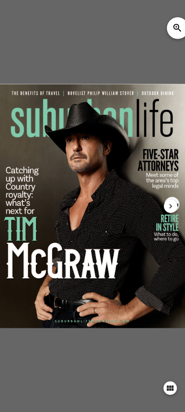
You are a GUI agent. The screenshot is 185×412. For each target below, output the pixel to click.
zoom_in (177, 28)
